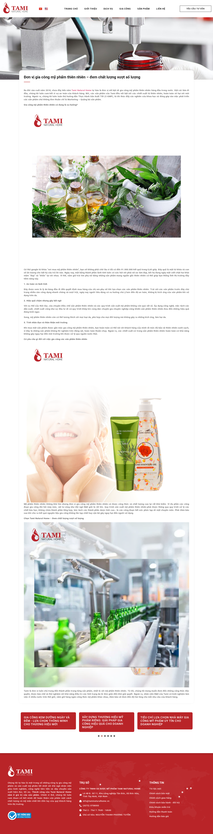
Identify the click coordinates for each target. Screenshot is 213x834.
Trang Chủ (71, 8)
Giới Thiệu (90, 8)
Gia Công (125, 8)
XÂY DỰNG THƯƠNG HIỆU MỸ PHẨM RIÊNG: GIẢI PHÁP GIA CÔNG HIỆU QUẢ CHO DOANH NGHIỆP (44, 722)
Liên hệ (160, 8)
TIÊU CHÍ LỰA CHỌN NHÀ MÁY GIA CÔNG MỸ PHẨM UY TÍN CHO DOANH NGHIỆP (106, 721)
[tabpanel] (48, 722)
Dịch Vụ (108, 8)
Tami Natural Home (82, 90)
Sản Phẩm (143, 8)
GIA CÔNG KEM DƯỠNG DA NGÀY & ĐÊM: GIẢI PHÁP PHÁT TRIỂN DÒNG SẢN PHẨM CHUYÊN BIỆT (164, 721)
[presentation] (98, 736)
